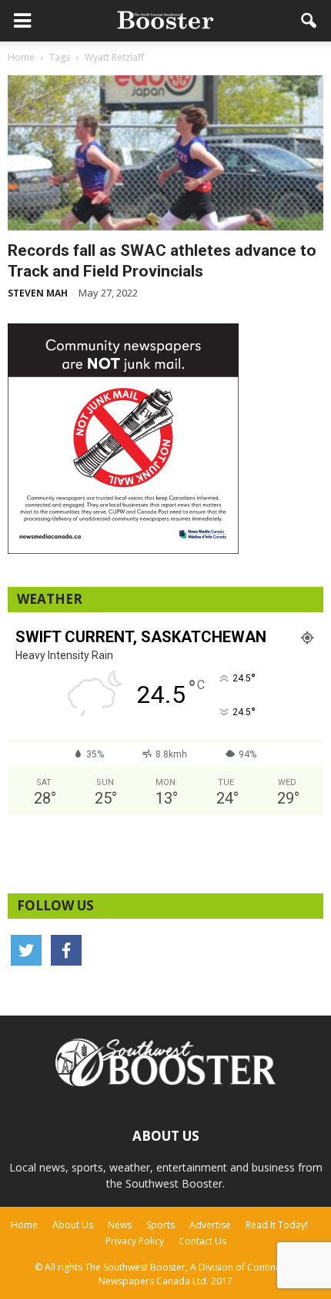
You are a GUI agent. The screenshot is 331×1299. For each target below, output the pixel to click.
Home (24, 1224)
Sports (160, 1224)
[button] (309, 20)
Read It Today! (277, 1224)
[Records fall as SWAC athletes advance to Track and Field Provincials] (165, 152)
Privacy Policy (134, 1241)
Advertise (210, 1224)
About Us (72, 1224)
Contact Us (202, 1241)
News (120, 1224)
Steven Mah (38, 293)
